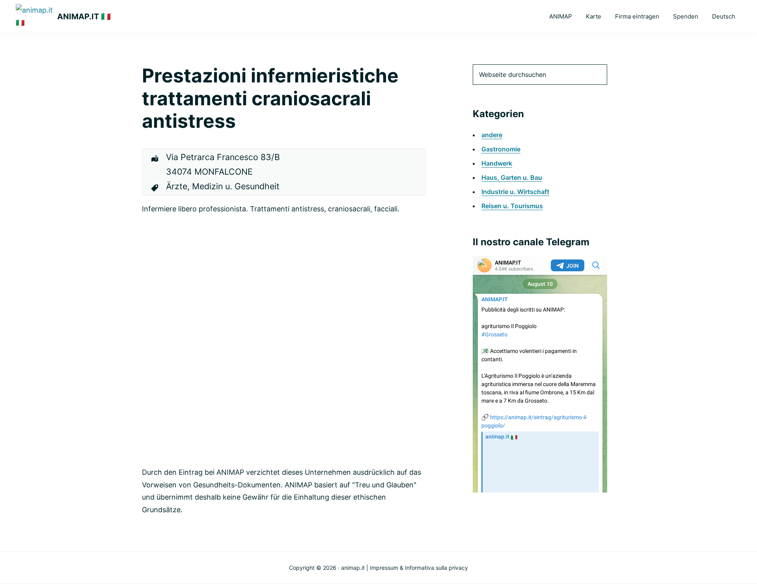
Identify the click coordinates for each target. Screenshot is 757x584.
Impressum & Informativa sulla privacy (419, 567)
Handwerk (496, 163)
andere (491, 135)
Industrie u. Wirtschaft (515, 192)
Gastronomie (500, 149)
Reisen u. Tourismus (512, 206)
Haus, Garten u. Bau (511, 177)
